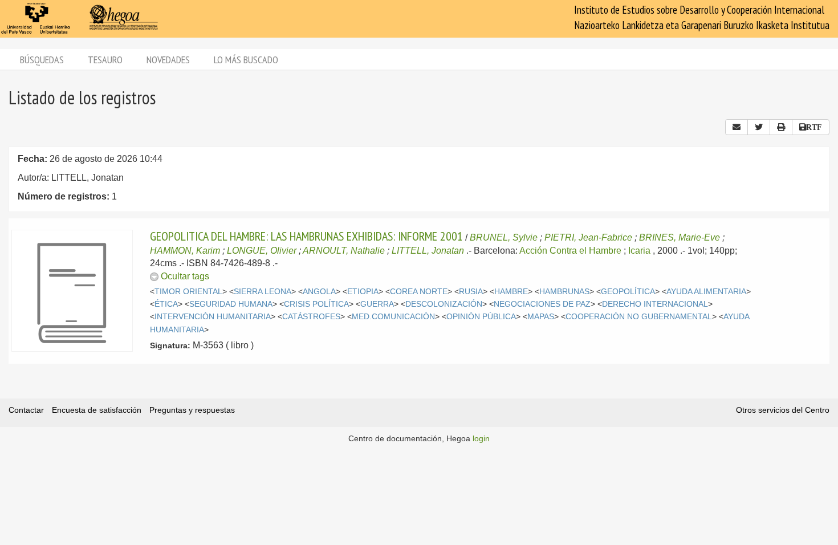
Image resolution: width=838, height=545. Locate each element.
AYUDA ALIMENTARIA (706, 291)
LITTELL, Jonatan (428, 250)
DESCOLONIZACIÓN (443, 304)
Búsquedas (42, 59)
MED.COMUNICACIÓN (393, 316)
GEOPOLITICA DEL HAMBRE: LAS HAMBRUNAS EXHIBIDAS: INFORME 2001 (306, 236)
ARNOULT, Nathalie (344, 250)
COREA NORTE (419, 291)
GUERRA (377, 304)
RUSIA (471, 291)
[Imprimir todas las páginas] (781, 127)
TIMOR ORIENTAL (188, 291)
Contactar (26, 409)
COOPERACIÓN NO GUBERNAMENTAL (639, 316)
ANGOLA (319, 291)
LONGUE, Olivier (261, 250)
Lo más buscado (246, 59)
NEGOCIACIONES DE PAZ (542, 304)
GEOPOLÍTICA (628, 291)
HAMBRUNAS (564, 291)
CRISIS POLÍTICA (316, 304)
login (481, 438)
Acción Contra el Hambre (570, 250)
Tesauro (105, 59)
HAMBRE (511, 291)
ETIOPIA (363, 291)
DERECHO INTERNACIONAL (655, 304)
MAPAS (540, 316)
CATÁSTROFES (311, 316)
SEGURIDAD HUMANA (230, 304)
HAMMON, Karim (185, 250)
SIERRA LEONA (262, 291)
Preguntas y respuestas (192, 409)
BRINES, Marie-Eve (679, 237)
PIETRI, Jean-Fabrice (588, 237)
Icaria (639, 250)
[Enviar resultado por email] (736, 127)
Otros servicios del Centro (782, 409)
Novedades (168, 59)
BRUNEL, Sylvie (504, 237)
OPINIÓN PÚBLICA (481, 316)
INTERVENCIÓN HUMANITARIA (212, 316)
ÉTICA (166, 304)
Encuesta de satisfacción (96, 409)
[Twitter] (758, 127)
